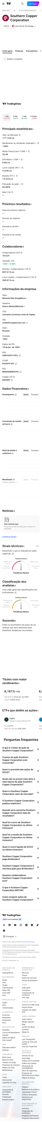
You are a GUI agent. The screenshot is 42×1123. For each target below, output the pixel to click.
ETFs (4, 983)
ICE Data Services (29, 942)
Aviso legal (26, 1058)
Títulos (4, 985)
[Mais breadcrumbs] (14, 10)
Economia (6, 1015)
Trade (4, 1077)
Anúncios (25, 1108)
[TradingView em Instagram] (20, 925)
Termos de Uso (27, 1056)
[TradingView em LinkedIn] (26, 925)
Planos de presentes (29, 980)
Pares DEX (6, 993)
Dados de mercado (29, 978)
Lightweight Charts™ (29, 1092)
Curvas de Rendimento (11, 1032)
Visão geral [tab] (7, 51)
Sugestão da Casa (9, 1082)
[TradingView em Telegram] (32, 925)
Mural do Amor (7, 1060)
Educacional (7, 1080)
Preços (24, 975)
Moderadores (7, 1070)
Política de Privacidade (30, 1061)
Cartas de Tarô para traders (29, 1043)
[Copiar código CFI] (12, 380)
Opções (5, 1035)
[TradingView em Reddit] (4, 930)
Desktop (5, 1050)
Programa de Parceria (30, 1116)
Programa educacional (30, 1118)
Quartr (34, 957)
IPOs (4, 1023)
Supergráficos (7, 973)
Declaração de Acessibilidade (27, 1067)
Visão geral (26, 988)
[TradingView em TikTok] (37, 925)
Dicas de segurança (29, 1071)
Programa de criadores (11, 1065)
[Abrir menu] (3, 3)
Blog (23, 1024)
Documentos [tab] (32, 51)
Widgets (25, 1087)
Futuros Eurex (27, 1007)
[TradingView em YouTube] (15, 925)
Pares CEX (6, 990)
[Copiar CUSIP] (16, 364)
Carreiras (25, 1029)
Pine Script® (7, 1040)
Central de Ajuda (28, 1027)
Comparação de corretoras (28, 994)
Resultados (6, 1018)
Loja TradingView (28, 1039)
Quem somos (27, 1019)
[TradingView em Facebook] (9, 925)
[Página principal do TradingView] (9, 3)
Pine (4, 995)
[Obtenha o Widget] (37, 546)
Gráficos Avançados (29, 1095)
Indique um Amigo (9, 1062)
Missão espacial (28, 1022)
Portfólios (5, 1030)
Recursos (25, 973)
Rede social (6, 1057)
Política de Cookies (29, 1063)
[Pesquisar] (22, 3)
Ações (4, 980)
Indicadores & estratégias (7, 1091)
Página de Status (28, 1078)
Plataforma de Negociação (27, 1098)
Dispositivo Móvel (9, 1047)
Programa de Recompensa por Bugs (30, 1074)
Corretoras (26, 990)
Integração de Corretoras (27, 1112)
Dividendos (6, 1020)
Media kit (25, 1032)
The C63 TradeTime (29, 1046)
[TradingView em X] (4, 925)
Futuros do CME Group (30, 1005)
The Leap (25, 997)
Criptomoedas (7, 988)
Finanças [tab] (19, 51)
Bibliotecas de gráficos (30, 1089)
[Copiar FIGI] (20, 372)
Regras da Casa (8, 1067)
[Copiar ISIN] (20, 355)
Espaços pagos (8, 1099)
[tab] (26, 394)
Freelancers (6, 1097)
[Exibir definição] (20, 135)
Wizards (5, 1094)
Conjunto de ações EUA (29, 1011)
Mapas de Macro (8, 1038)
